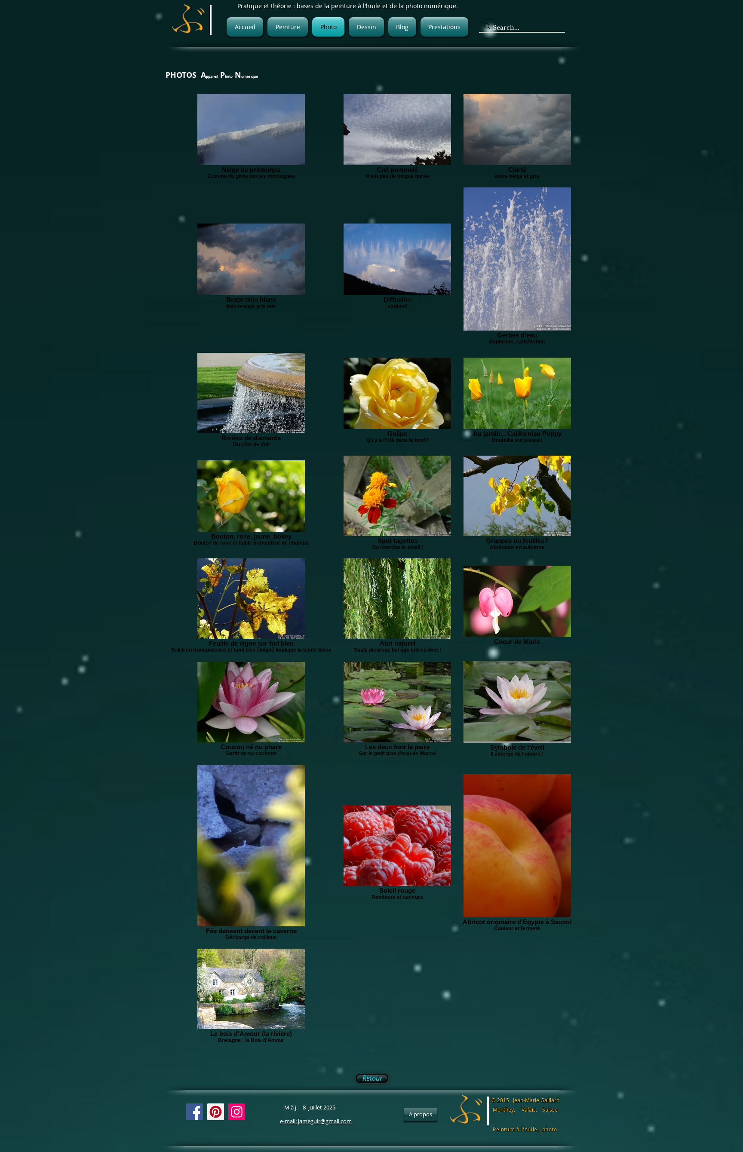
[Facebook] (194, 1111)
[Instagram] (236, 1111)
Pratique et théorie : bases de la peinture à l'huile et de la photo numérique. (347, 6)
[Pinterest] (215, 1111)
